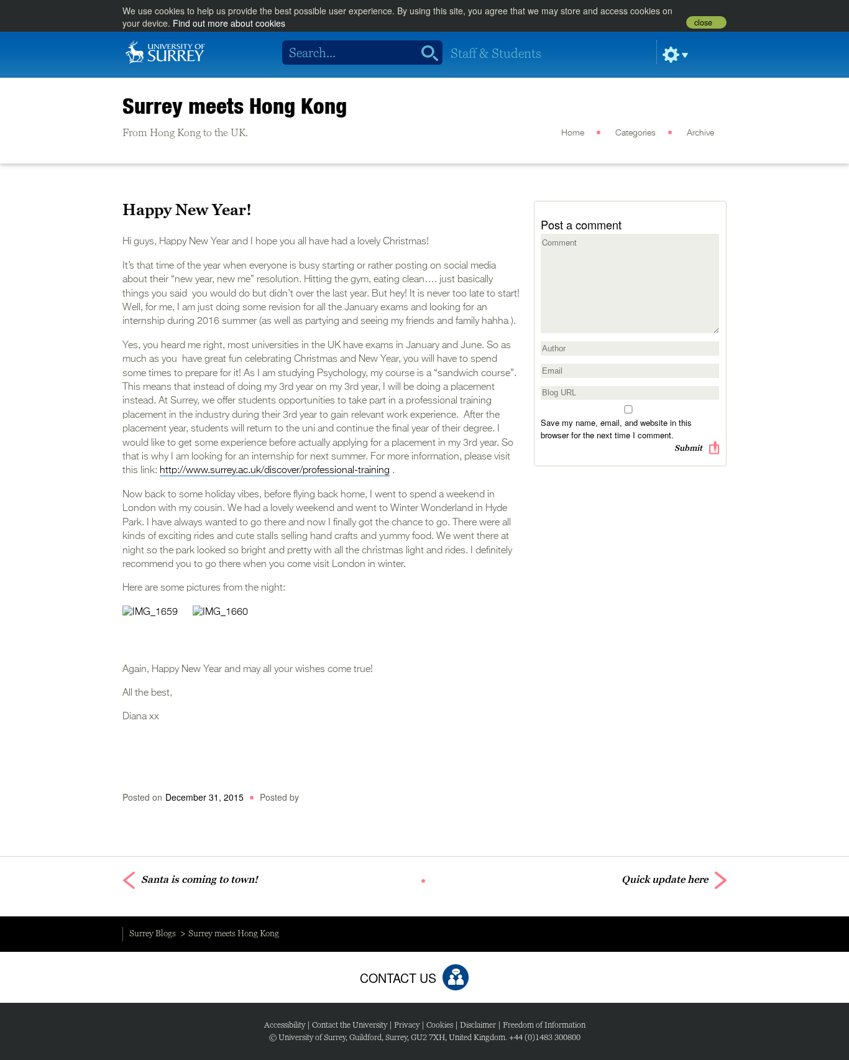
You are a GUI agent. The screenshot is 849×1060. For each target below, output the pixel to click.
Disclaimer (478, 1025)
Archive (700, 133)
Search (425, 52)
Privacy (407, 1025)
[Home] (165, 51)
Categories (635, 133)
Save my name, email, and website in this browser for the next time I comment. (616, 429)
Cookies (439, 1025)
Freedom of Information (544, 1025)
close (703, 22)
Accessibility (284, 1025)
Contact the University (349, 1025)
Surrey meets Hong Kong (234, 106)
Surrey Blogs (152, 933)
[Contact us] (456, 977)
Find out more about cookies (229, 23)
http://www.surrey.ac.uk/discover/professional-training (275, 471)
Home (572, 133)
